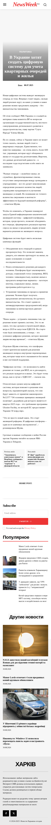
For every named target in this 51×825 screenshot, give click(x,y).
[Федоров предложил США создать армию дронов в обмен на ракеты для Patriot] (9, 561)
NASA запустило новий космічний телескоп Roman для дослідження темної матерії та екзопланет (25, 662)
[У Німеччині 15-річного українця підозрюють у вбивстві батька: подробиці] (25, 704)
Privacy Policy (30, 528)
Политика (25, 52)
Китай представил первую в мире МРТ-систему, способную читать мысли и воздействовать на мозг (33, 598)
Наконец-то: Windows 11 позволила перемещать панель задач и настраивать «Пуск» (23, 741)
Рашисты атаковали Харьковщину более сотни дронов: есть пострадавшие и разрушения (33, 573)
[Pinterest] (29, 490)
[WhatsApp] (35, 490)
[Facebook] (16, 490)
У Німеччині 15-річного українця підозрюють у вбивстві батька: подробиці (24, 724)
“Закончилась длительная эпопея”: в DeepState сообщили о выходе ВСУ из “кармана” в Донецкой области (13, 460)
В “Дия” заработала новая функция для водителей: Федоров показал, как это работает (36, 459)
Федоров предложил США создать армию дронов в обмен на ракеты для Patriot (33, 561)
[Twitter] (22, 490)
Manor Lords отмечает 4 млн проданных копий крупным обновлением (31, 549)
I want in (23, 521)
